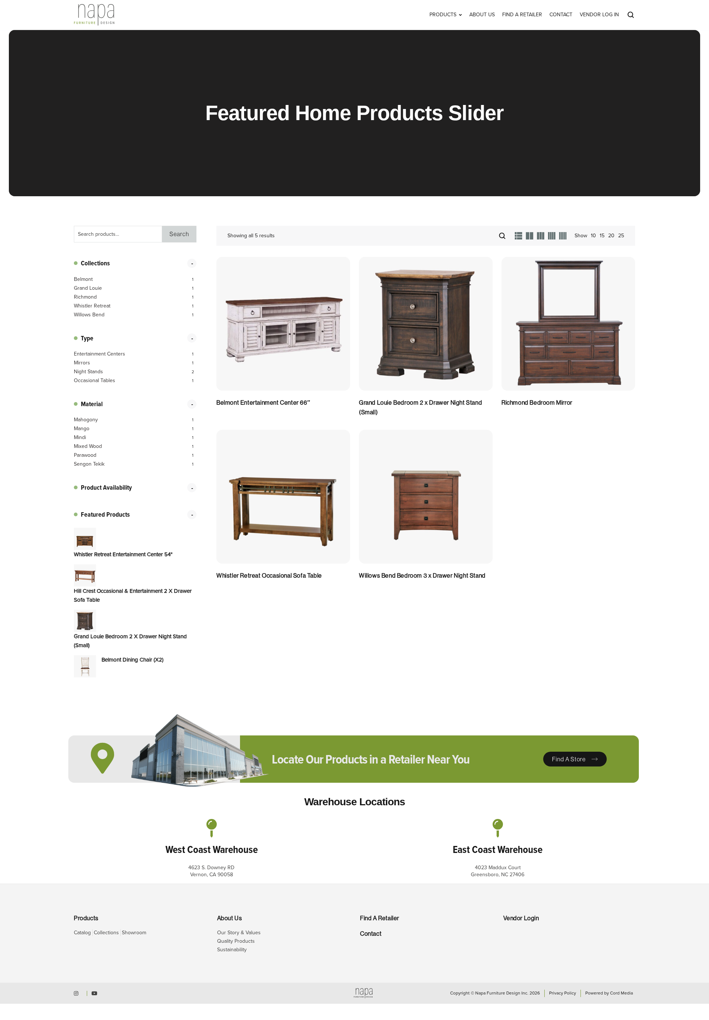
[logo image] (94, 14)
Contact (560, 14)
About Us (482, 14)
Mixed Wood (88, 446)
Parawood (85, 455)
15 (602, 235)
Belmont (83, 279)
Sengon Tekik (89, 464)
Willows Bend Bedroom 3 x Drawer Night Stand (422, 575)
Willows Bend (89, 314)
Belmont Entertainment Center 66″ (263, 402)
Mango (81, 428)
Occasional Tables (94, 380)
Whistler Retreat (92, 306)
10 (593, 235)
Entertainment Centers (99, 354)
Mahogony (86, 419)
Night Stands (88, 371)
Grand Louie (88, 288)
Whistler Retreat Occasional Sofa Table (269, 575)
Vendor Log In (599, 14)
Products (442, 14)
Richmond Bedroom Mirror (536, 402)
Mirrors (82, 363)
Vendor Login (521, 918)
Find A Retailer (522, 14)
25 (621, 235)
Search (179, 234)
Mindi (80, 437)
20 (611, 235)
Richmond (85, 297)
